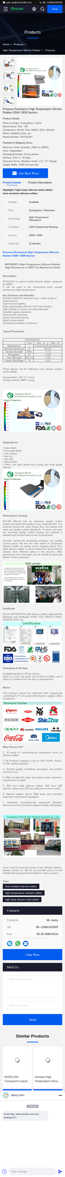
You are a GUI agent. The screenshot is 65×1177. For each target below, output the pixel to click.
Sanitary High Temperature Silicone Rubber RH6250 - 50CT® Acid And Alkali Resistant (48, 1079)
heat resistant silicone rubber (21, 886)
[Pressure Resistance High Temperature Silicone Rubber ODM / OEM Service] (39, 82)
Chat (55, 9)
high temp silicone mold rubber (22, 899)
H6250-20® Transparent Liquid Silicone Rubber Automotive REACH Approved (16, 1079)
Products (18, 44)
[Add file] (4, 1171)
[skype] (9, 943)
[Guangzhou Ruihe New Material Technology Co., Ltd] (17, 9)
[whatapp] (17, 943)
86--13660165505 (52, 2)
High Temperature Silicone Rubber (22, 50)
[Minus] (60, 1095)
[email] (25, 943)
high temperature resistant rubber (23, 893)
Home (6, 44)
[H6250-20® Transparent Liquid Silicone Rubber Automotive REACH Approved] (17, 1060)
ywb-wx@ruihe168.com (19, 2)
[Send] (60, 1171)
